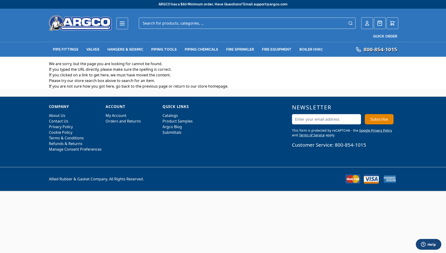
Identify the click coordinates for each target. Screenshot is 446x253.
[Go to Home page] (80, 23)
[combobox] (247, 23)
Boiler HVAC (311, 49)
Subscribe (379, 119)
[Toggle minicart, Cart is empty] (392, 23)
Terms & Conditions (66, 138)
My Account (116, 115)
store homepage (212, 86)
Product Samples (177, 121)
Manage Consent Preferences (75, 149)
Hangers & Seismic (125, 49)
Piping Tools (164, 49)
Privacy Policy (61, 126)
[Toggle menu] (122, 23)
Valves (93, 49)
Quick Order (385, 36)
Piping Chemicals (201, 49)
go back (123, 86)
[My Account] (367, 23)
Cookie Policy (60, 132)
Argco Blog (172, 126)
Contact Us (58, 121)
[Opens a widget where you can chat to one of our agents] (428, 245)
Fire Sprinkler (240, 49)
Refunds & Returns (65, 143)
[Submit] (350, 23)
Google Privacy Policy (375, 130)
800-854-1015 (350, 144)
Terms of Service (312, 135)
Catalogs (170, 115)
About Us (57, 115)
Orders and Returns (123, 121)
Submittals (171, 132)
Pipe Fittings (65, 49)
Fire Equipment (276, 49)
